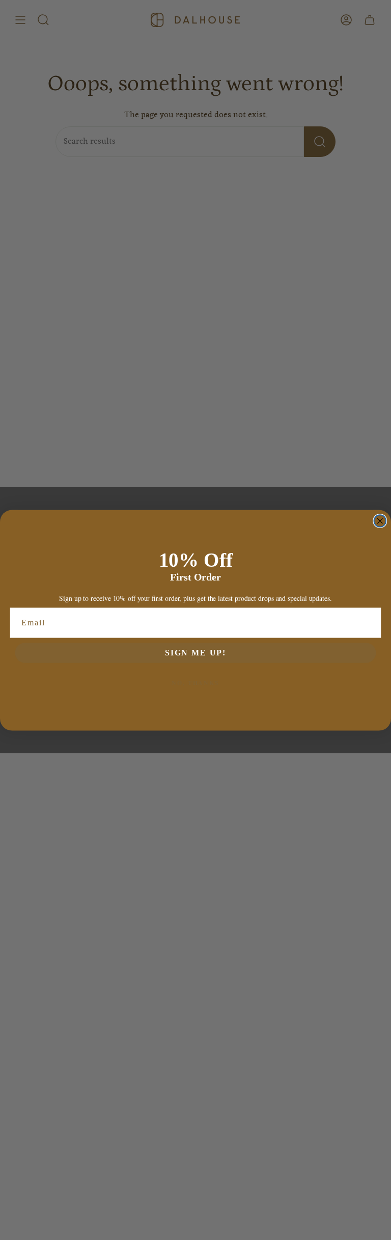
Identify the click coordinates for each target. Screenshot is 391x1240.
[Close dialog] (380, 521)
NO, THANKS (195, 682)
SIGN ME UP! (195, 652)
